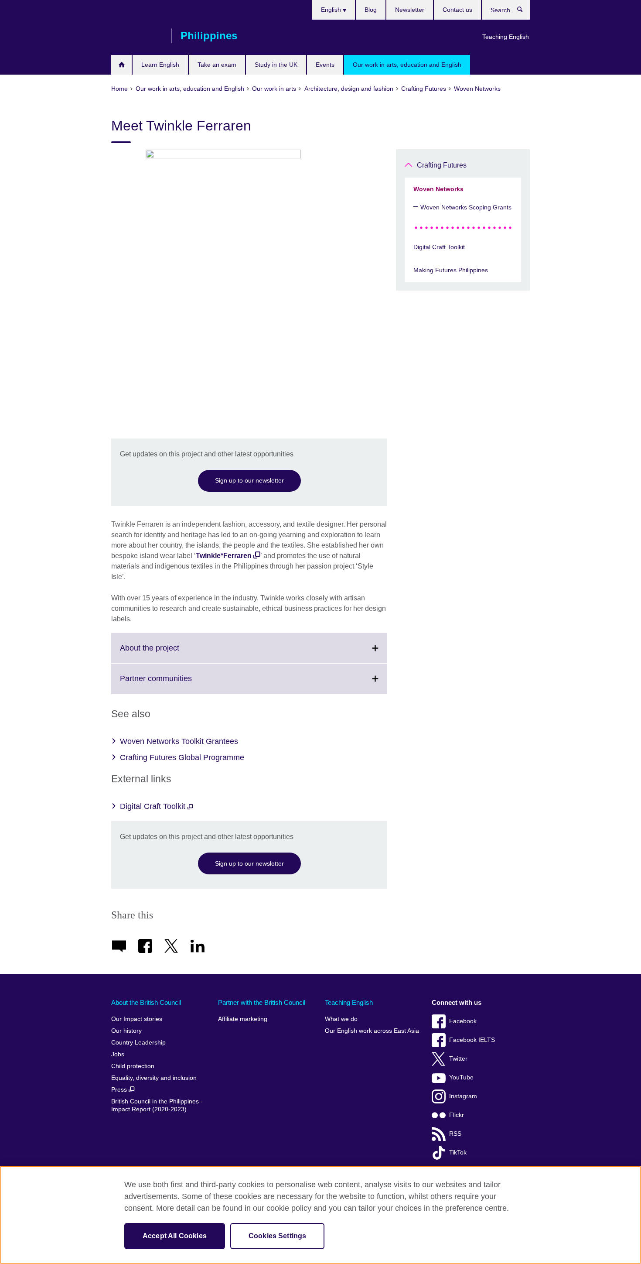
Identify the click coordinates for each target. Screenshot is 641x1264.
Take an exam (217, 64)
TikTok (458, 1152)
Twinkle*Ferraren (224, 555)
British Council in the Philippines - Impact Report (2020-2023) (157, 1105)
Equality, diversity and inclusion (154, 1078)
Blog (371, 9)
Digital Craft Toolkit (154, 806)
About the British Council (146, 1002)
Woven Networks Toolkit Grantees (179, 741)
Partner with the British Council (261, 1002)
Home (121, 65)
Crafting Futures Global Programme (182, 757)
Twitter (458, 1058)
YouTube (461, 1077)
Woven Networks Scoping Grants (465, 207)
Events (325, 64)
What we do (341, 1019)
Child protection (132, 1066)
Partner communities (175, 684)
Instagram (463, 1096)
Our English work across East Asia (372, 1031)
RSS (455, 1133)
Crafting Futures (442, 165)
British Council (137, 35)
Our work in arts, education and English (407, 64)
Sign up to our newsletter (249, 480)
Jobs (117, 1054)
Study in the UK (276, 64)
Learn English (160, 64)
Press (120, 1089)
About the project (169, 653)
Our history (126, 1031)
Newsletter (409, 9)
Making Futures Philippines (450, 270)
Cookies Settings (278, 1236)
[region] (320, 1215)
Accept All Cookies (175, 1236)
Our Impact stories (136, 1019)
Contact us (457, 9)
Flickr (456, 1115)
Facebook (463, 1021)
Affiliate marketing (242, 1019)
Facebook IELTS (472, 1040)
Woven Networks (438, 188)
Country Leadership (138, 1042)
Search (524, 11)
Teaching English (505, 36)
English (332, 9)
